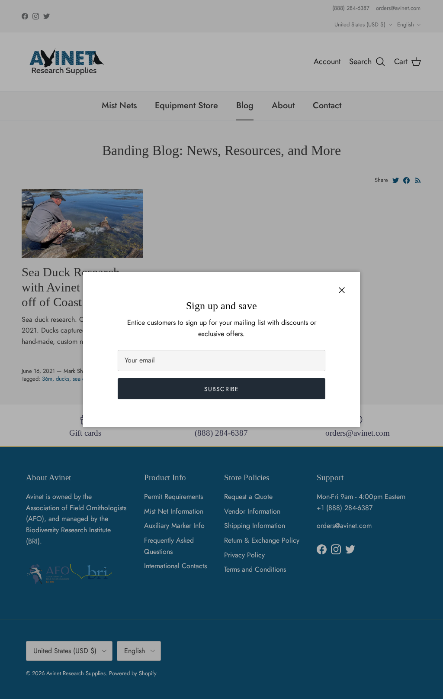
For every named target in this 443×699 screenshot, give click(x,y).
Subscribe (221, 389)
